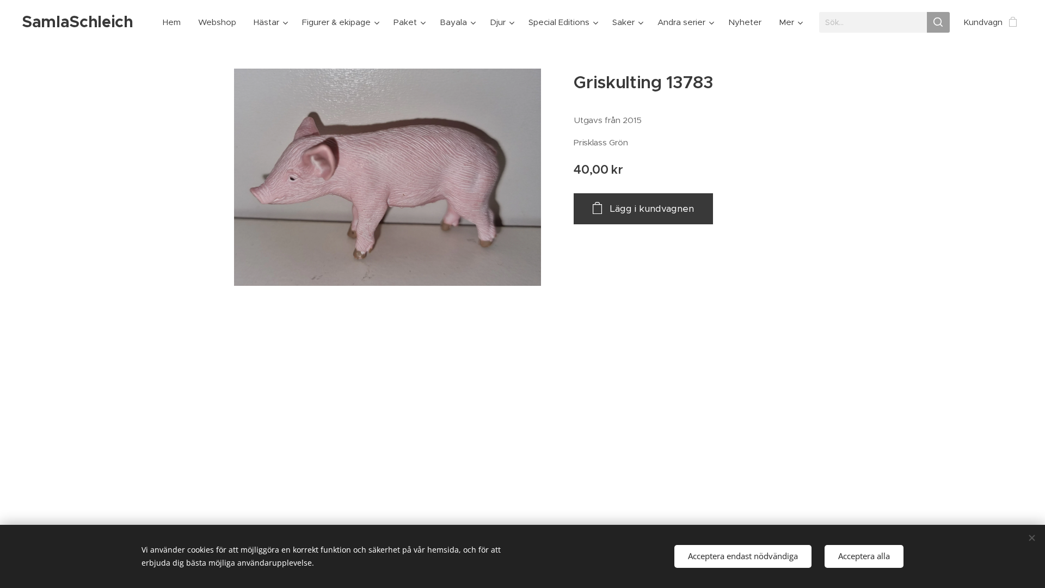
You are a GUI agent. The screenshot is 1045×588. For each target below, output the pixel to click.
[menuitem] (174, 22)
